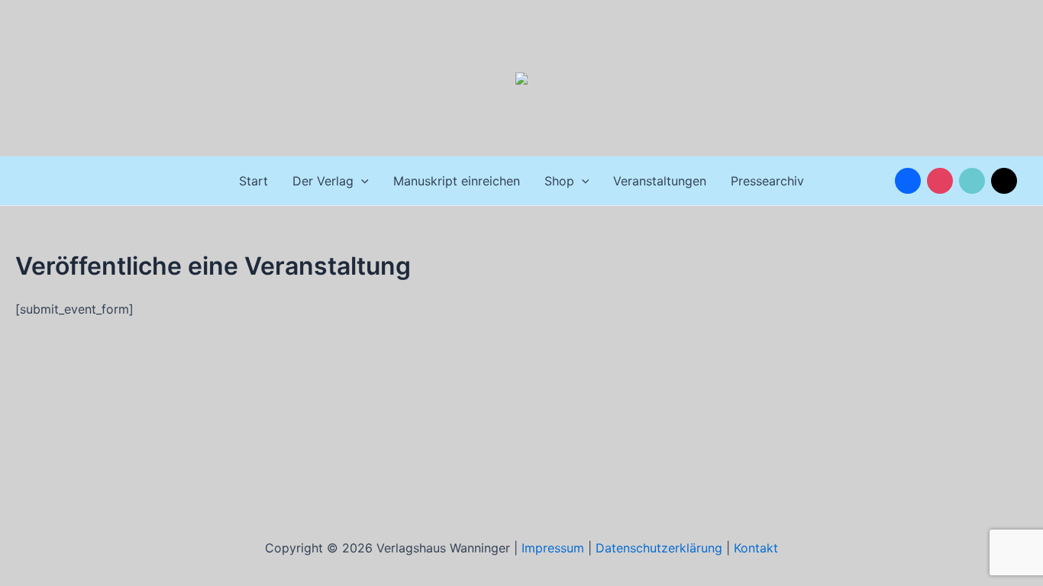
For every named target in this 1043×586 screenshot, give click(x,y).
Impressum (551, 547)
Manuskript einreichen (456, 180)
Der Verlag (323, 180)
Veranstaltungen (659, 180)
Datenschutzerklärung (659, 547)
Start (253, 180)
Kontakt (756, 547)
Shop (559, 180)
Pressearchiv (767, 180)
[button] (361, 180)
